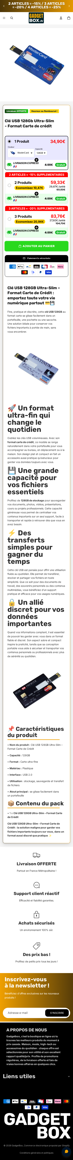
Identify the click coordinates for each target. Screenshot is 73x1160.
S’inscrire (57, 1012)
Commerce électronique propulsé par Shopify (47, 1145)
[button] (36, 153)
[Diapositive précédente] (4, 6)
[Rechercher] (12, 18)
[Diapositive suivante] (69, 6)
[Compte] (61, 18)
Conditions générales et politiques (36, 1152)
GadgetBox (17, 1145)
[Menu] (4, 18)
